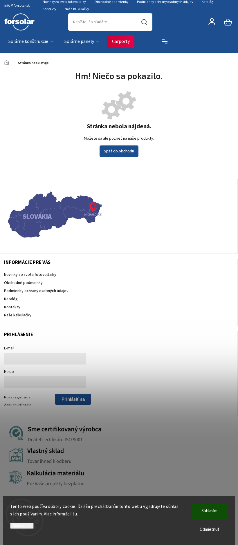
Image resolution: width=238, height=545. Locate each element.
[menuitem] (30, 41)
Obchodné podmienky (23, 283)
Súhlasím (209, 511)
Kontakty (49, 9)
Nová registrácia (17, 397)
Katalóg (11, 299)
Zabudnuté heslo (18, 404)
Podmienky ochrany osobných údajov (36, 291)
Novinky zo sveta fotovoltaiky (30, 275)
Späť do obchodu (119, 151)
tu (75, 514)
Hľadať (144, 22)
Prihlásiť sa (73, 399)
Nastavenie (21, 526)
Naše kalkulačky (77, 9)
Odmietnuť (209, 529)
